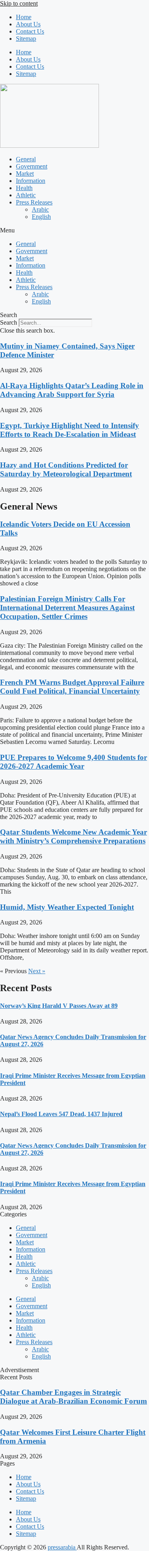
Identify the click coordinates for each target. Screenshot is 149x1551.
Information (30, 180)
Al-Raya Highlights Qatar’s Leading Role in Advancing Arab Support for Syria (71, 390)
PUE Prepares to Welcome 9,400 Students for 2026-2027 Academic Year (73, 761)
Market (25, 173)
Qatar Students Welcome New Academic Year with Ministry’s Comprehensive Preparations (73, 836)
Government (31, 166)
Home (23, 17)
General (26, 159)
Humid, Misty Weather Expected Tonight (67, 907)
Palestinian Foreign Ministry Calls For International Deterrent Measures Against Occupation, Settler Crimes (67, 608)
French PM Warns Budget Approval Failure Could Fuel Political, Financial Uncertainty (72, 686)
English (41, 216)
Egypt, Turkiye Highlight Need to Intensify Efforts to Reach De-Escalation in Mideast (69, 429)
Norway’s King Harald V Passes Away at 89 (59, 1005)
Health (24, 187)
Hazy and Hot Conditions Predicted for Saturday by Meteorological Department (66, 469)
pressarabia (62, 1547)
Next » (36, 971)
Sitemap (26, 38)
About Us (28, 24)
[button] (74, 230)
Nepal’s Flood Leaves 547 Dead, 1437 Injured (61, 1114)
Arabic (40, 209)
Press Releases (34, 202)
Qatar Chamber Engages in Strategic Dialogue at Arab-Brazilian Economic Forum (73, 1396)
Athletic (26, 195)
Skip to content (19, 3)
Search (8, 322)
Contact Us (30, 31)
